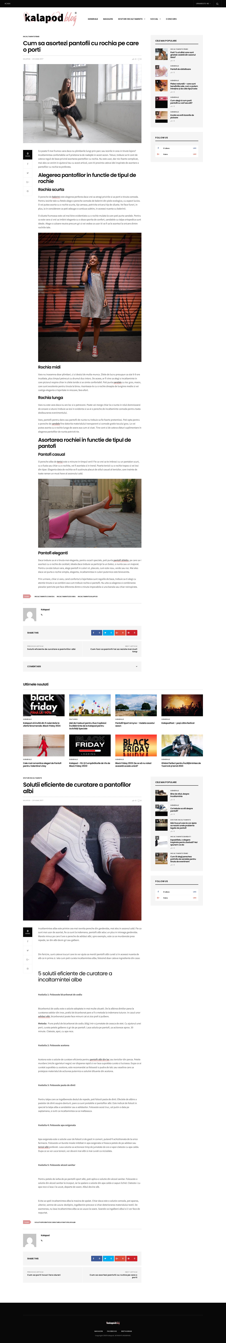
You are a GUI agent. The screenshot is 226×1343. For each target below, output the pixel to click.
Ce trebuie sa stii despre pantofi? (181, 809)
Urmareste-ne (202, 3)
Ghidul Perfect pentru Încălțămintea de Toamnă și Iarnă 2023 (181, 764)
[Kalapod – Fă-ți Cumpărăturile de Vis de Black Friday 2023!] (90, 745)
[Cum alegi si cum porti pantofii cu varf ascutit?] (161, 99)
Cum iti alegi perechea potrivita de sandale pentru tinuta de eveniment (183, 859)
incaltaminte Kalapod (88, 596)
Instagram (126, 1331)
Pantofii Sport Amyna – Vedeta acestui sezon (134, 724)
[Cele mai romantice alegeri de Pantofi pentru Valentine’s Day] (44, 745)
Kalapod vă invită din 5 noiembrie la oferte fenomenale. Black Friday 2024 (41, 724)
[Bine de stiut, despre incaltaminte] (161, 793)
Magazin (108, 19)
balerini (56, 196)
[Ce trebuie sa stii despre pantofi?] (161, 808)
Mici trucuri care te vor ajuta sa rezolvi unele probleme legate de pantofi (183, 825)
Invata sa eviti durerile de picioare (182, 116)
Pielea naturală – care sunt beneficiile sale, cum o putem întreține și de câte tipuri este (184, 86)
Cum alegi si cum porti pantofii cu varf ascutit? (181, 101)
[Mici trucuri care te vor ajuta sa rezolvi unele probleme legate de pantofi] (161, 823)
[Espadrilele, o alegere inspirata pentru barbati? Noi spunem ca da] (161, 841)
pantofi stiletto (121, 560)
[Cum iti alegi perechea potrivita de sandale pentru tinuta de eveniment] (161, 858)
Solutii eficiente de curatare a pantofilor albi (51, 649)
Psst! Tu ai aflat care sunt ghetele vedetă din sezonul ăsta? (183, 55)
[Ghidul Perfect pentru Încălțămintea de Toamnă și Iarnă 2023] (182, 745)
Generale (93, 19)
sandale (118, 382)
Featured (73, 719)
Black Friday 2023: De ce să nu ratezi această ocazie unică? (133, 764)
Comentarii (34, 666)
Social (154, 19)
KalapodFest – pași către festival (177, 723)
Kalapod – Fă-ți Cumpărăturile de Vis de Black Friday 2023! (89, 764)
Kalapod (26, 59)
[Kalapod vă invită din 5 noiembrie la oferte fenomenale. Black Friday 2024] (44, 705)
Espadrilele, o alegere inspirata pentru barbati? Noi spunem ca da (183, 842)
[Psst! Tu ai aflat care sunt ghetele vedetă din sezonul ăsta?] (161, 54)
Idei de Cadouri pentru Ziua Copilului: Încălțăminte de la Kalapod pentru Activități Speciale (87, 725)
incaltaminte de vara (66, 596)
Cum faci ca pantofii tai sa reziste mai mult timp (113, 650)
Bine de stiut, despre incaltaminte (179, 795)
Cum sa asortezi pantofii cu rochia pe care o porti (113, 1276)
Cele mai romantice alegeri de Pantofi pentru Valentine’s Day (42, 764)
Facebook (112, 1331)
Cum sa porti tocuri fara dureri (44, 1274)
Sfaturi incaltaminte (130, 19)
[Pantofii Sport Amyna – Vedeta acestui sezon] (136, 705)
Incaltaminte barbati (180, 836)
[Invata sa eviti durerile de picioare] (161, 115)
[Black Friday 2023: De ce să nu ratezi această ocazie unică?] (136, 745)
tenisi (60, 461)
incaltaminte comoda (44, 596)
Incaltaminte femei (31, 36)
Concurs (171, 19)
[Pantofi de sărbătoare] (161, 71)
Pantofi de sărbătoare (180, 69)
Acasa (7, 3)
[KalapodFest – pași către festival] (182, 705)
